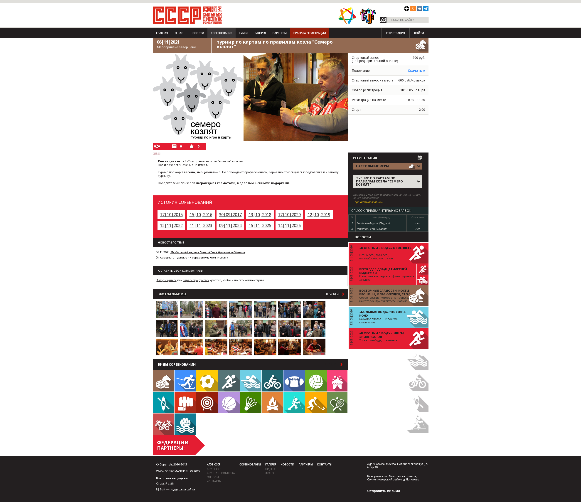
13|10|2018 (260, 214)
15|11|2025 (260, 225)
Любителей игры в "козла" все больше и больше (207, 252)
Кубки (243, 33)
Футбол (207, 380)
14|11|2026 (289, 225)
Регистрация (395, 33)
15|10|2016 (201, 214)
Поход (272, 402)
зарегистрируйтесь (196, 280)
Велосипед (272, 380)
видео (270, 469)
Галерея (260, 33)
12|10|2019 (319, 214)
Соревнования (221, 33)
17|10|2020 (289, 214)
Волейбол (316, 380)
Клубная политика (221, 473)
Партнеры (280, 33)
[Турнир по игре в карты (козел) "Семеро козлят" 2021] (167, 309)
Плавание (250, 380)
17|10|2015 (171, 214)
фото (269, 473)
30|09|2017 (230, 214)
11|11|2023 (201, 225)
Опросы (213, 477)
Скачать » (416, 70)
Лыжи (185, 380)
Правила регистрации (309, 33)
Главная (162, 33)
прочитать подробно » (368, 202)
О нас (179, 33)
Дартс (207, 402)
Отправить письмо (383, 491)
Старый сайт (165, 483)
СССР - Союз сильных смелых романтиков (187, 15)
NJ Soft (160, 489)
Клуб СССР (214, 464)
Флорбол (316, 402)
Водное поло (185, 424)
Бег (229, 380)
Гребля (163, 402)
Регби (294, 380)
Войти (419, 33)
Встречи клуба (337, 380)
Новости (197, 33)
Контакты (214, 481)
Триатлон (163, 424)
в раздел (332, 294)
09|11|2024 (230, 225)
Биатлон (294, 402)
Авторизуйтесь (167, 280)
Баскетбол (229, 402)
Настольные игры (163, 380)
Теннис (337, 402)
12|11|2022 (171, 225)
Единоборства (185, 402)
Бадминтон (250, 402)
